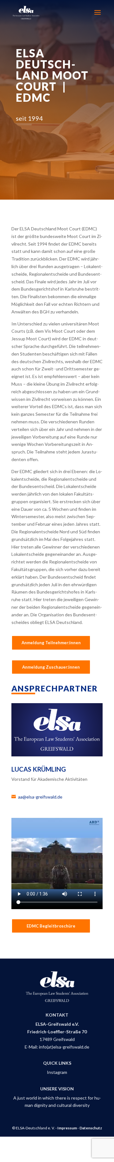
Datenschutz (90, 1128)
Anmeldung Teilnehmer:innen (51, 642)
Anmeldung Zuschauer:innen (51, 667)
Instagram (57, 1072)
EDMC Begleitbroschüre (51, 925)
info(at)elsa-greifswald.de (64, 1047)
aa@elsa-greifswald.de (40, 796)
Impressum (67, 1128)
